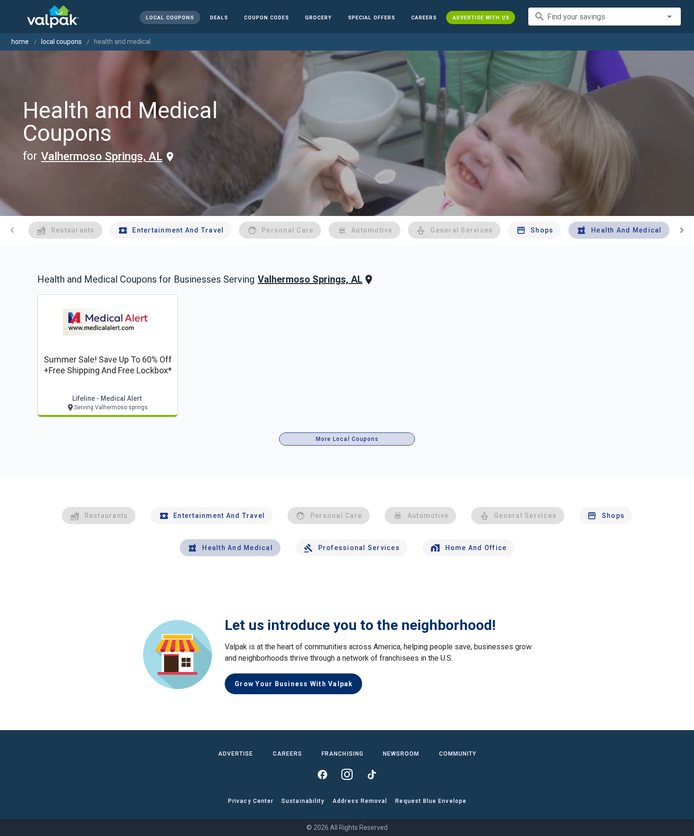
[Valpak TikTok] (371, 774)
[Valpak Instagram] (347, 774)
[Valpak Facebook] (322, 774)
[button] (371, 17)
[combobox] (604, 17)
